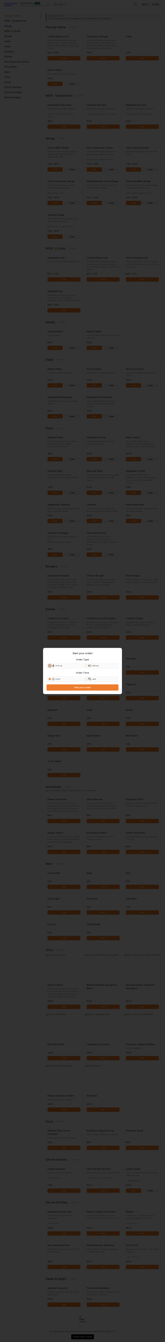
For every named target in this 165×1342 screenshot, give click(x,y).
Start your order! (82, 687)
